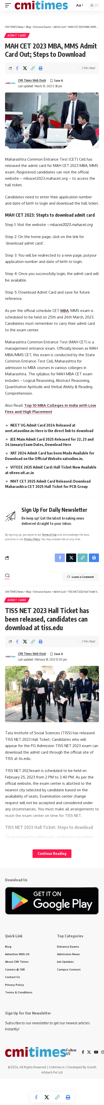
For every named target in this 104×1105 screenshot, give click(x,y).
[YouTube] (96, 1052)
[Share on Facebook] (17, 68)
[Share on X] (25, 68)
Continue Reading (52, 853)
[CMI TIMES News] (41, 5)
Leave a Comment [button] (83, 576)
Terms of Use (49, 534)
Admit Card (17, 35)
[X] (89, 1052)
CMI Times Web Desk (32, 80)
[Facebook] (83, 1052)
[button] (9, 5)
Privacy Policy (32, 539)
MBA (64, 310)
